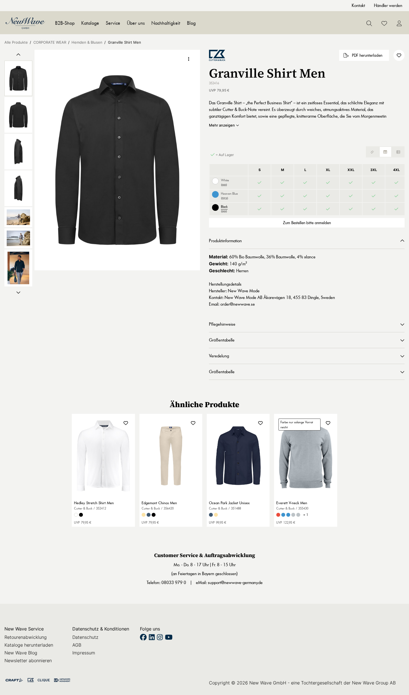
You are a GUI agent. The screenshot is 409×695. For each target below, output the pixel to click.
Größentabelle (222, 340)
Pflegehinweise (222, 324)
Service (113, 23)
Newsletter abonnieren (28, 660)
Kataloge (90, 23)
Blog (191, 23)
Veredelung (219, 356)
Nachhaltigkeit (165, 23)
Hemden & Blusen (87, 42)
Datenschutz (85, 637)
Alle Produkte (16, 42)
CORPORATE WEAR (49, 42)
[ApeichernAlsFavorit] (384, 23)
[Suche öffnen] (369, 23)
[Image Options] (188, 59)
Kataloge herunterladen (28, 645)
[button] (117, 160)
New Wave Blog (20, 653)
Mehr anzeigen (222, 125)
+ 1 (305, 515)
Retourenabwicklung (25, 637)
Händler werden (388, 5)
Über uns (136, 23)
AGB (76, 645)
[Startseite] (25, 23)
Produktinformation (225, 241)
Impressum (83, 653)
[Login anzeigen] (399, 23)
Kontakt (358, 5)
